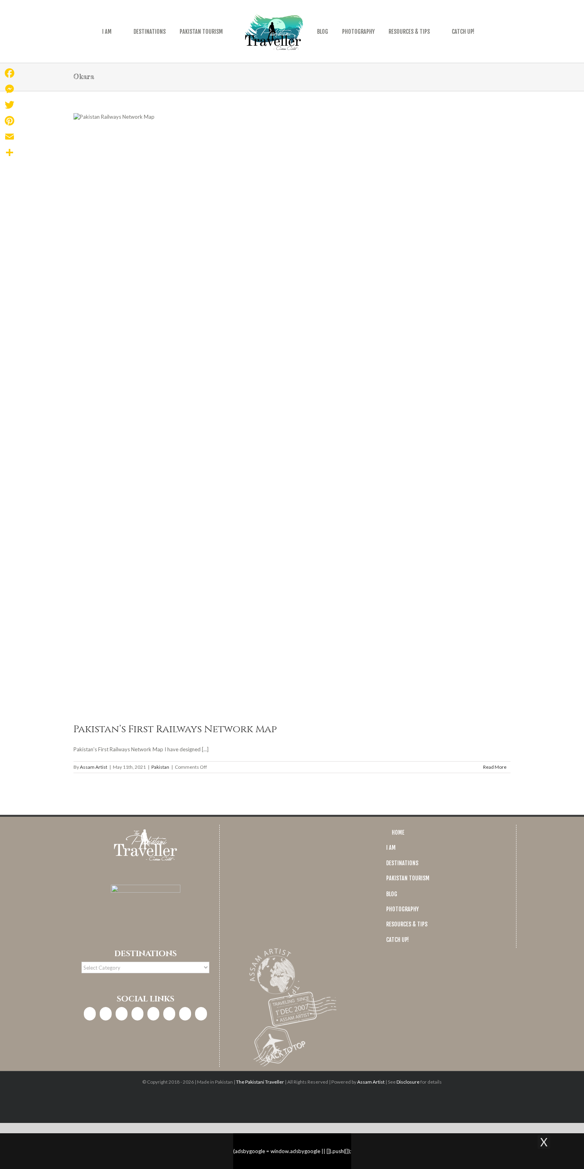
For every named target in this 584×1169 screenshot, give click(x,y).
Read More (495, 767)
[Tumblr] (185, 1013)
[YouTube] (169, 1013)
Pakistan (160, 767)
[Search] (483, 31)
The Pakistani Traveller (260, 1082)
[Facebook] (90, 1013)
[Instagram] (106, 1013)
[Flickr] (201, 1013)
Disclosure (408, 1082)
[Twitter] (122, 1013)
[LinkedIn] (137, 1013)
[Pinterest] (153, 1013)
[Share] (9, 152)
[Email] (9, 137)
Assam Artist (93, 767)
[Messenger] (9, 89)
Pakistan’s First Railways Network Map (175, 729)
